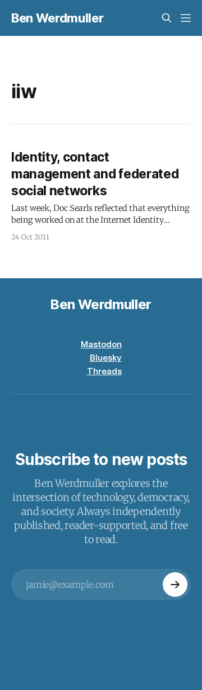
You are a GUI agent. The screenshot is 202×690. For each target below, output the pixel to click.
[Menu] (186, 18)
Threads (104, 371)
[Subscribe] (175, 584)
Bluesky (106, 357)
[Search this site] (167, 18)
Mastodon (101, 344)
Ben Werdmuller (57, 18)
